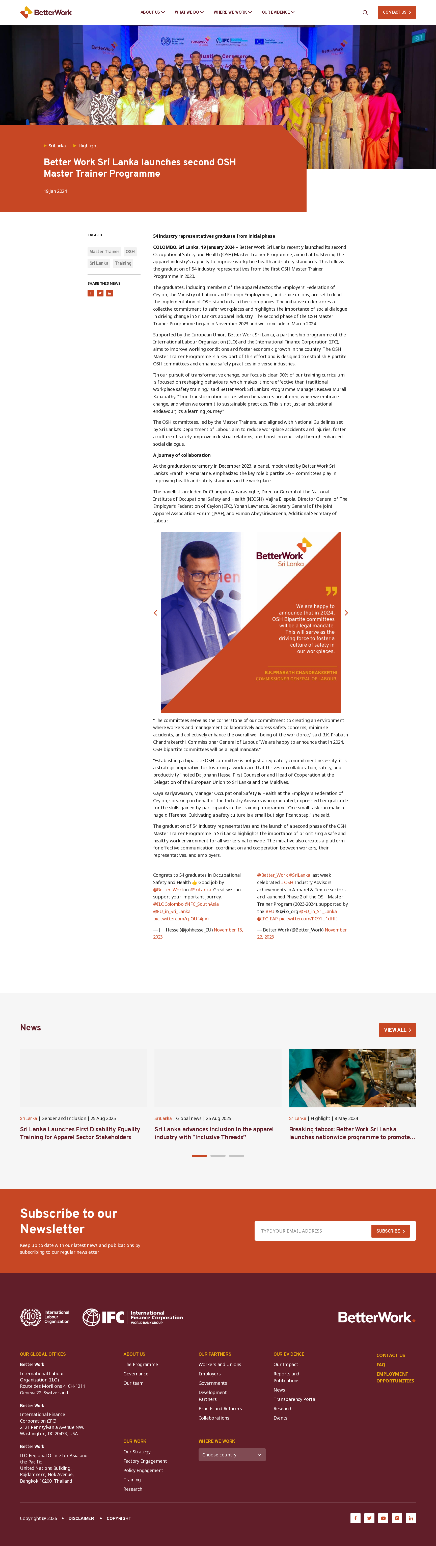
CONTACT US (394, 12)
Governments (213, 1383)
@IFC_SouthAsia (202, 904)
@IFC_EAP (267, 919)
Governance (135, 1374)
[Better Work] (377, 1317)
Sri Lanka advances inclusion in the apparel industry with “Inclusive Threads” (214, 1133)
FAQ (380, 1365)
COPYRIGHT (119, 1519)
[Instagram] (397, 1518)
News (279, 1390)
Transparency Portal (295, 1399)
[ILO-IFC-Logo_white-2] (45, 1317)
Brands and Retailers (220, 1408)
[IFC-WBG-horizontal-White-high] (133, 1317)
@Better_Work (168, 890)
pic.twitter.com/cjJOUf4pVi (181, 919)
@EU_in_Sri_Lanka (171, 911)
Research (283, 1408)
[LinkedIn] (411, 1518)
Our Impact (286, 1364)
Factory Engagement (145, 1461)
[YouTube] (383, 1518)
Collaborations (214, 1418)
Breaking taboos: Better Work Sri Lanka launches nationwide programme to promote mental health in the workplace (349, 1137)
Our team (133, 1383)
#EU (270, 911)
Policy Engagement (144, 1470)
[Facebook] (355, 1518)
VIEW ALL (395, 1030)
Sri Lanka (99, 263)
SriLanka (28, 1119)
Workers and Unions (220, 1364)
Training (123, 263)
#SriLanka (200, 890)
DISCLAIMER (81, 1519)
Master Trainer (104, 252)
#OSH (287, 882)
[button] (155, 612)
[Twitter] (369, 1518)
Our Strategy (137, 1452)
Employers (210, 1374)
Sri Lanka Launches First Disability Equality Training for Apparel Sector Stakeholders (80, 1133)
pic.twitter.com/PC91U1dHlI (308, 919)
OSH (130, 252)
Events (280, 1418)
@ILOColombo (168, 904)
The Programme (140, 1364)
